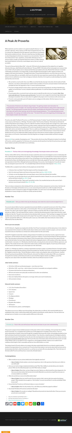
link (11, 139)
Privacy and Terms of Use (45, 26)
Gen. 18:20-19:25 (46, 172)
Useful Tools (23, 26)
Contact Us (8, 31)
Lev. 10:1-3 (25, 178)
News (56, 26)
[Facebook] (1, 214)
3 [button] (30, 138)
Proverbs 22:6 (10, 201)
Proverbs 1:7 (8, 151)
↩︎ (26, 396)
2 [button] (21, 100)
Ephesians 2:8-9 (32, 419)
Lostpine (36, 10)
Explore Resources (10, 26)
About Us (33, 26)
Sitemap (16, 31)
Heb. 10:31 (57, 163)
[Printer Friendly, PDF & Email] (64, 47)
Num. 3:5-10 (29, 182)
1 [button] (25, 65)
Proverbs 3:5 (9, 324)
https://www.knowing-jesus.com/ (15, 400)
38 (33, 182)
